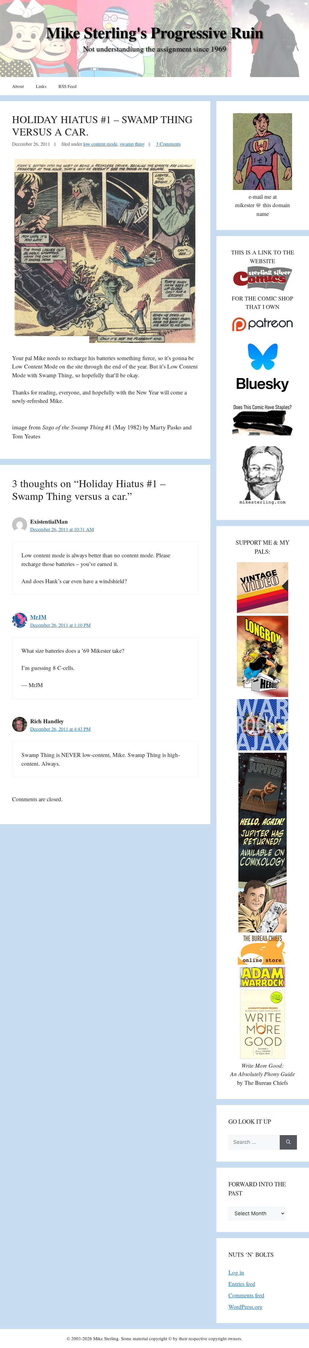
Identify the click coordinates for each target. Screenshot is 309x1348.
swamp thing (132, 144)
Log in (236, 1272)
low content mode (100, 144)
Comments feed (246, 1295)
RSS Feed (68, 86)
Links (41, 86)
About (18, 86)
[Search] (288, 1142)
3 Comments (168, 144)
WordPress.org (245, 1306)
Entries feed (241, 1283)
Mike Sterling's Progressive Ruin (154, 32)
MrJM (38, 617)
